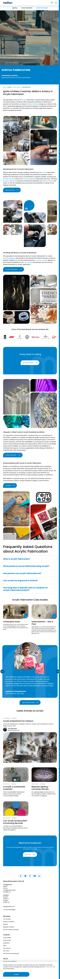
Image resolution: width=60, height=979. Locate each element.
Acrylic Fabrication (42, 8)
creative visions (8, 179)
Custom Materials (26, 8)
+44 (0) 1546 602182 (9, 910)
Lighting (14, 8)
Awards (5, 924)
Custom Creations (8, 922)
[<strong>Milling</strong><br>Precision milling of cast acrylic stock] (12, 229)
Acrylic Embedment (11, 269)
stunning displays (9, 258)
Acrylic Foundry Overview (11, 929)
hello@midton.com (9, 906)
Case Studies (7, 938)
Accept (16, 974)
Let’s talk (28, 854)
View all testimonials (28, 702)
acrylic (24, 100)
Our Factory (7, 948)
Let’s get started (28, 363)
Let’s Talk (6, 951)
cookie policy (49, 967)
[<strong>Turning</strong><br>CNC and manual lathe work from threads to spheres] (12, 211)
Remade (8, 485)
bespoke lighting (28, 179)
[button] (56, 2)
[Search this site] (52, 2)
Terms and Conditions (10, 961)
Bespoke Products (8, 927)
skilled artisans (33, 104)
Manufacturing (9, 190)
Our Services (7, 919)
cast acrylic (28, 262)
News (4, 945)
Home (4, 87)
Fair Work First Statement (11, 953)
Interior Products (17, 87)
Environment (7, 940)
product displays (9, 181)
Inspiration (6, 943)
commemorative (41, 260)
